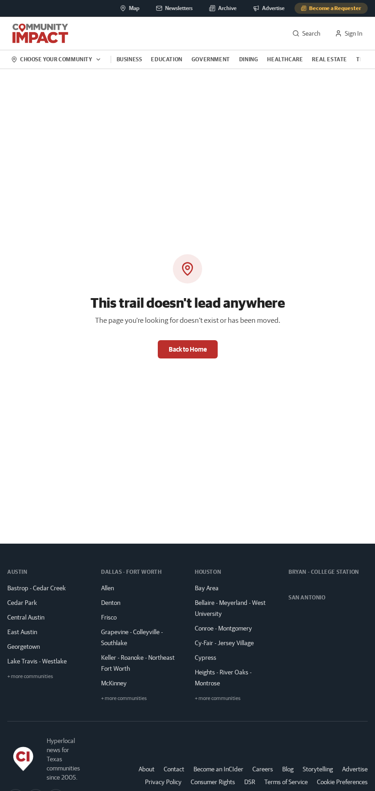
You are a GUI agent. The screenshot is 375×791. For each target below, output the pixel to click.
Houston (208, 572)
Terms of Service (286, 782)
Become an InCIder (218, 769)
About (147, 769)
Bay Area (207, 588)
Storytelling (318, 769)
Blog (288, 769)
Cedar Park (22, 602)
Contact (174, 769)
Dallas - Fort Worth (131, 572)
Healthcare (285, 59)
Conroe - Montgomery (223, 628)
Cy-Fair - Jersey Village (224, 643)
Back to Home (188, 349)
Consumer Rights (213, 782)
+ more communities (30, 676)
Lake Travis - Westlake (37, 661)
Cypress (205, 657)
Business (129, 59)
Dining (248, 59)
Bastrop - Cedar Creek (36, 588)
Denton (110, 602)
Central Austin (25, 617)
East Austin (22, 632)
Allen (107, 588)
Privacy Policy (163, 782)
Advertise (355, 769)
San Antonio (307, 597)
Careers (262, 769)
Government (211, 59)
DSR (249, 782)
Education (166, 59)
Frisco (109, 617)
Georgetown (23, 646)
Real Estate (329, 59)
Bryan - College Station (324, 572)
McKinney (114, 683)
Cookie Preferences (342, 782)
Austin (17, 572)
